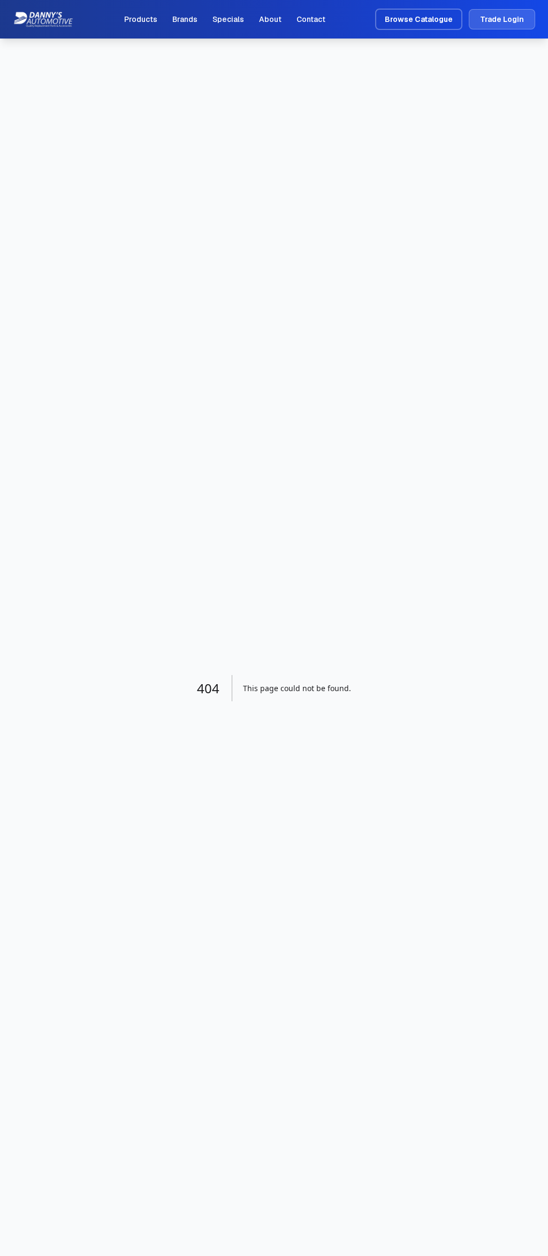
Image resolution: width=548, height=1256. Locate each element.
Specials (228, 19)
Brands (184, 19)
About (270, 19)
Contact (310, 19)
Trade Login (502, 19)
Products (140, 19)
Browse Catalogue (419, 19)
